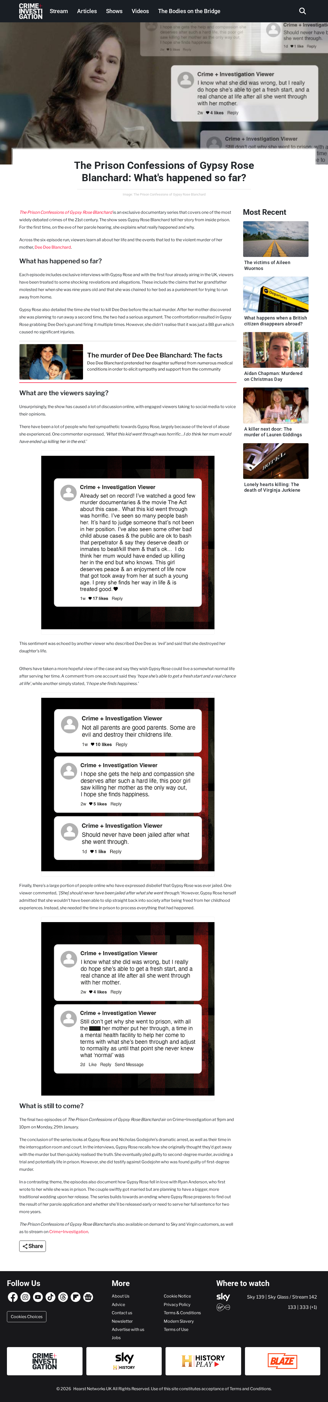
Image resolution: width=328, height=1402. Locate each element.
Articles (87, 11)
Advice (118, 1304)
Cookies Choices (27, 1316)
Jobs (116, 1337)
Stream (59, 11)
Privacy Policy (177, 1304)
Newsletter (122, 1321)
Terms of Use (176, 1329)
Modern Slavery (179, 1321)
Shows (114, 11)
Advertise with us (128, 1329)
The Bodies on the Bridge (189, 11)
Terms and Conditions (250, 1388)
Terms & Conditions (182, 1312)
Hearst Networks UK (92, 1388)
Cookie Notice (177, 1296)
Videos (140, 11)
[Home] (30, 11)
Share (35, 1246)
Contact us (122, 1312)
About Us (120, 1296)
